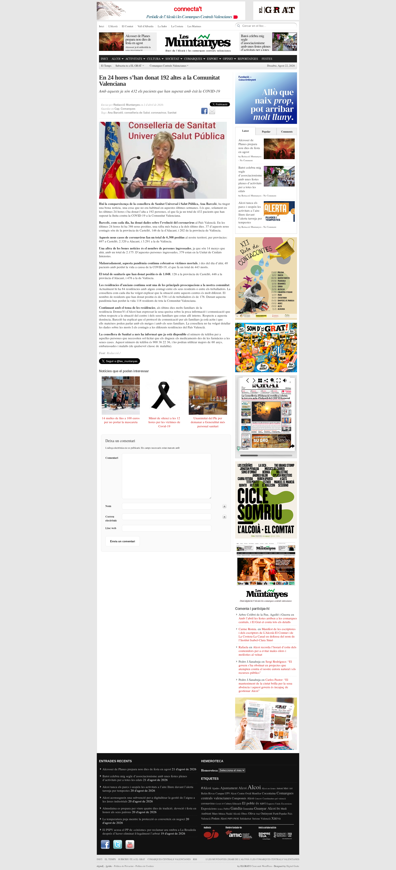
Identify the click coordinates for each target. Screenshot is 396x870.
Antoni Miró (282, 788)
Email (212, 111)
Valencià (266, 818)
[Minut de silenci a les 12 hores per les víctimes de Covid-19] (164, 395)
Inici (101, 26)
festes (220, 808)
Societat (172, 59)
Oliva (251, 813)
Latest (245, 131)
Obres (244, 813)
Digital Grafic (292, 866)
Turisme (256, 818)
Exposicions (209, 808)
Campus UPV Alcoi (226, 793)
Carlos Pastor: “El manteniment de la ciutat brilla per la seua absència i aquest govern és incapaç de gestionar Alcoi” (265, 685)
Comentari (111, 458)
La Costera (177, 26)
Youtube (130, 845)
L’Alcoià (113, 26)
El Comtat (127, 26)
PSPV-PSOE (233, 818)
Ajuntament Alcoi (233, 787)
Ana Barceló (115, 112)
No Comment (246, 160)
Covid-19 (220, 803)
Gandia (236, 808)
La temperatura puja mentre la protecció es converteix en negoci (144, 819)
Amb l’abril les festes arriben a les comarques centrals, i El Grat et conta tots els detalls (268, 620)
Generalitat (248, 808)
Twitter (118, 845)
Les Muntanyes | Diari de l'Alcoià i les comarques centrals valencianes (252, 859)
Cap (116, 108)
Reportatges (248, 59)
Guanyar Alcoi (265, 808)
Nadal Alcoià (233, 813)
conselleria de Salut (137, 112)
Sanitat (171, 112)
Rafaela (243, 647)
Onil (258, 813)
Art (290, 788)
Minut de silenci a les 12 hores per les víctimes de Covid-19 (164, 422)
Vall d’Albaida (145, 26)
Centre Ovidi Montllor (249, 793)
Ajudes (215, 788)
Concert (258, 798)
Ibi (278, 808)
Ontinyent (266, 813)
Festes (267, 59)
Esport (212, 59)
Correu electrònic (111, 518)
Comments (287, 131)
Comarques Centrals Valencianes (168, 65)
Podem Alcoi (219, 818)
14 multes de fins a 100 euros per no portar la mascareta (121, 420)
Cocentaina (269, 793)
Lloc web (110, 528)
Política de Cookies (145, 866)
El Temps (106, 65)
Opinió (228, 59)
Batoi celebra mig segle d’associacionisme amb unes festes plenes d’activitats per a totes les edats (255, 44)
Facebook (204, 111)
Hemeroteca (209, 770)
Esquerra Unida (273, 803)
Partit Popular (280, 813)
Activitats (133, 59)
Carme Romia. (248, 629)
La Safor (162, 26)
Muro (215, 813)
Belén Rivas (208, 793)
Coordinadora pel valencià (274, 798)
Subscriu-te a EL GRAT (128, 65)
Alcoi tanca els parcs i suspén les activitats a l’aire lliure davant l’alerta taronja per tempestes (250, 212)
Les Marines (194, 26)
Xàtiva (275, 818)
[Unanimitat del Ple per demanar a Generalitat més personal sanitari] (208, 395)
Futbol (227, 808)
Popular (266, 131)
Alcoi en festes (269, 788)
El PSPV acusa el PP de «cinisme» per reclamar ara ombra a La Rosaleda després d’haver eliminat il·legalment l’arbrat (149, 831)
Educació (236, 803)
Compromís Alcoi (243, 798)
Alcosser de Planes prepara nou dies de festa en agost (138, 39)
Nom (108, 506)
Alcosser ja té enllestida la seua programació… (138, 48)
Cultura (153, 59)
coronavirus (158, 112)
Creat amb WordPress (262, 866)
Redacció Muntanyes (126, 104)
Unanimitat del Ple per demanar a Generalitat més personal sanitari (208, 422)
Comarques (193, 59)
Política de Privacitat (123, 866)
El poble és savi (254, 803)
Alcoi (116, 59)
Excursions (286, 803)
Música (221, 813)
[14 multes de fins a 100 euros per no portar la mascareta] (121, 395)
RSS (195, 859)
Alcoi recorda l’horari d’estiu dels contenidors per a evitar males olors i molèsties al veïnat (267, 650)
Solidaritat (245, 818)
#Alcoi (206, 787)
